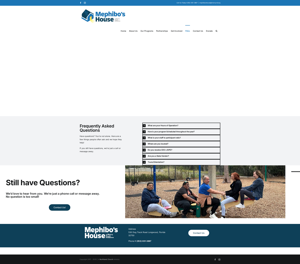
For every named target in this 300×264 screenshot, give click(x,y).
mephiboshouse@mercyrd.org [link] (209, 3)
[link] (81, 3)
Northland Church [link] (106, 259)
